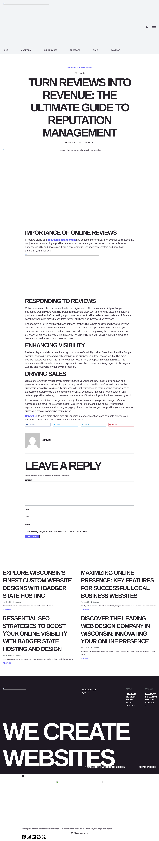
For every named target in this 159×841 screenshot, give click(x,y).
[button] (38, 425)
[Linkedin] (33, 837)
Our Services (50, 50)
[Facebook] (24, 837)
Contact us (31, 416)
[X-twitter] (43, 837)
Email (27, 517)
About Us (26, 50)
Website (28, 524)
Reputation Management (79, 68)
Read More (7, 610)
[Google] (38, 837)
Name (27, 509)
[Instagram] (28, 837)
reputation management (62, 239)
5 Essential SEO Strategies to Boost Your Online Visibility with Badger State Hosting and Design (35, 633)
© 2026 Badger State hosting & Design (105, 767)
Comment (29, 480)
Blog (95, 50)
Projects (75, 50)
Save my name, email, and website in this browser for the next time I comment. (57, 532)
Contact (115, 50)
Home (5, 50)
